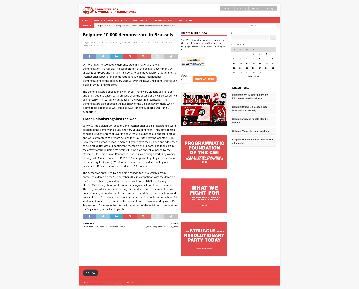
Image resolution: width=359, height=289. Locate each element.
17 (260, 63)
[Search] (273, 37)
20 (234, 68)
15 (247, 63)
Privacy (270, 8)
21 (240, 68)
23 (253, 68)
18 (266, 63)
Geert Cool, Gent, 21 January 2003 (117, 42)
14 (240, 63)
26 (273, 68)
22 (247, 68)
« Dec (250, 76)
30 (253, 72)
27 (234, 72)
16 (253, 63)
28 (240, 72)
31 (260, 72)
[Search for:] (262, 25)
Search (234, 33)
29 (247, 72)
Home (85, 20)
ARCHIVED (90, 272)
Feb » (256, 76)
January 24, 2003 (93, 42)
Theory (227, 8)
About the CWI (140, 20)
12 (273, 58)
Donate (255, 8)
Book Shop (241, 8)
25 (266, 68)
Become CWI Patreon (205, 78)
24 (260, 68)
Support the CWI (163, 20)
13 (234, 63)
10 (260, 58)
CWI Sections (185, 20)
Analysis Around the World (109, 20)
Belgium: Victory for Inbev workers (250, 131)
